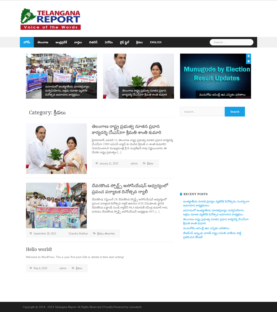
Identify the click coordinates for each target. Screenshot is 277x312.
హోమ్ (27, 42)
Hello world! (39, 249)
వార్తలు (78, 42)
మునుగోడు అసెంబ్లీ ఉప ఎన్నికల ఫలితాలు (222, 94)
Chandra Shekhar (78, 233)
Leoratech (136, 307)
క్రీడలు (139, 42)
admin (134, 163)
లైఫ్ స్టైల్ (124, 42)
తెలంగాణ (43, 42)
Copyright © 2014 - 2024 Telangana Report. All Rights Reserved (62, 307)
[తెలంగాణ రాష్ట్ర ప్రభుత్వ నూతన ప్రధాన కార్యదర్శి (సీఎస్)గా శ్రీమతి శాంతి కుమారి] (56, 148)
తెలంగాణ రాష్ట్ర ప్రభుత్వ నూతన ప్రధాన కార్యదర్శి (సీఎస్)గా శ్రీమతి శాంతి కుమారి (144, 92)
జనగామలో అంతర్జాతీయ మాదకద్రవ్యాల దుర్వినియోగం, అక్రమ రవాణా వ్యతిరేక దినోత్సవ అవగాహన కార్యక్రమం (67, 90)
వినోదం (109, 42)
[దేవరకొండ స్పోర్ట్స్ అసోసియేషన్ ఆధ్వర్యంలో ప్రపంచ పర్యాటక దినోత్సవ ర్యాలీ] (56, 205)
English (155, 42)
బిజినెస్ (93, 42)
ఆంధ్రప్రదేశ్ (61, 42)
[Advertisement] (176, 17)
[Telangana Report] (50, 18)
